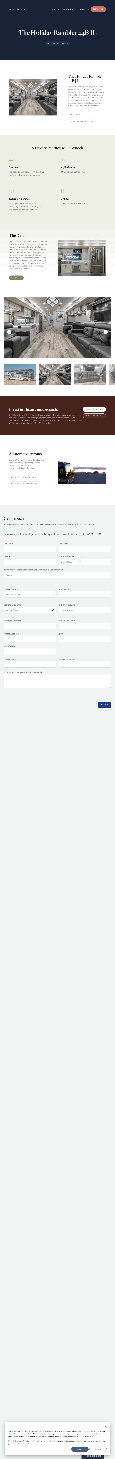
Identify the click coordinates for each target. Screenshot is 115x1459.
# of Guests (64, 589)
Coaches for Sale (93, 416)
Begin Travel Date (12, 605)
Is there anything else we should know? (24, 672)
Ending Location (67, 621)
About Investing (93, 409)
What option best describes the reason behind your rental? (33, 570)
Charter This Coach (56, 43)
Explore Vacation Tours (22, 477)
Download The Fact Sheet (82, 121)
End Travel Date (67, 605)
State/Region (10, 646)
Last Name (64, 544)
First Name (9, 544)
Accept (80, 1449)
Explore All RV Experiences (24, 484)
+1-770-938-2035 (92, 534)
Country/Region (67, 659)
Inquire (98, 9)
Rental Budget (11, 589)
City (61, 634)
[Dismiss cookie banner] (106, 1426)
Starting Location (12, 621)
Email (7, 557)
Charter (74, 115)
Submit (104, 705)
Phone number (66, 557)
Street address (11, 634)
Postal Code (10, 659)
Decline (98, 1449)
